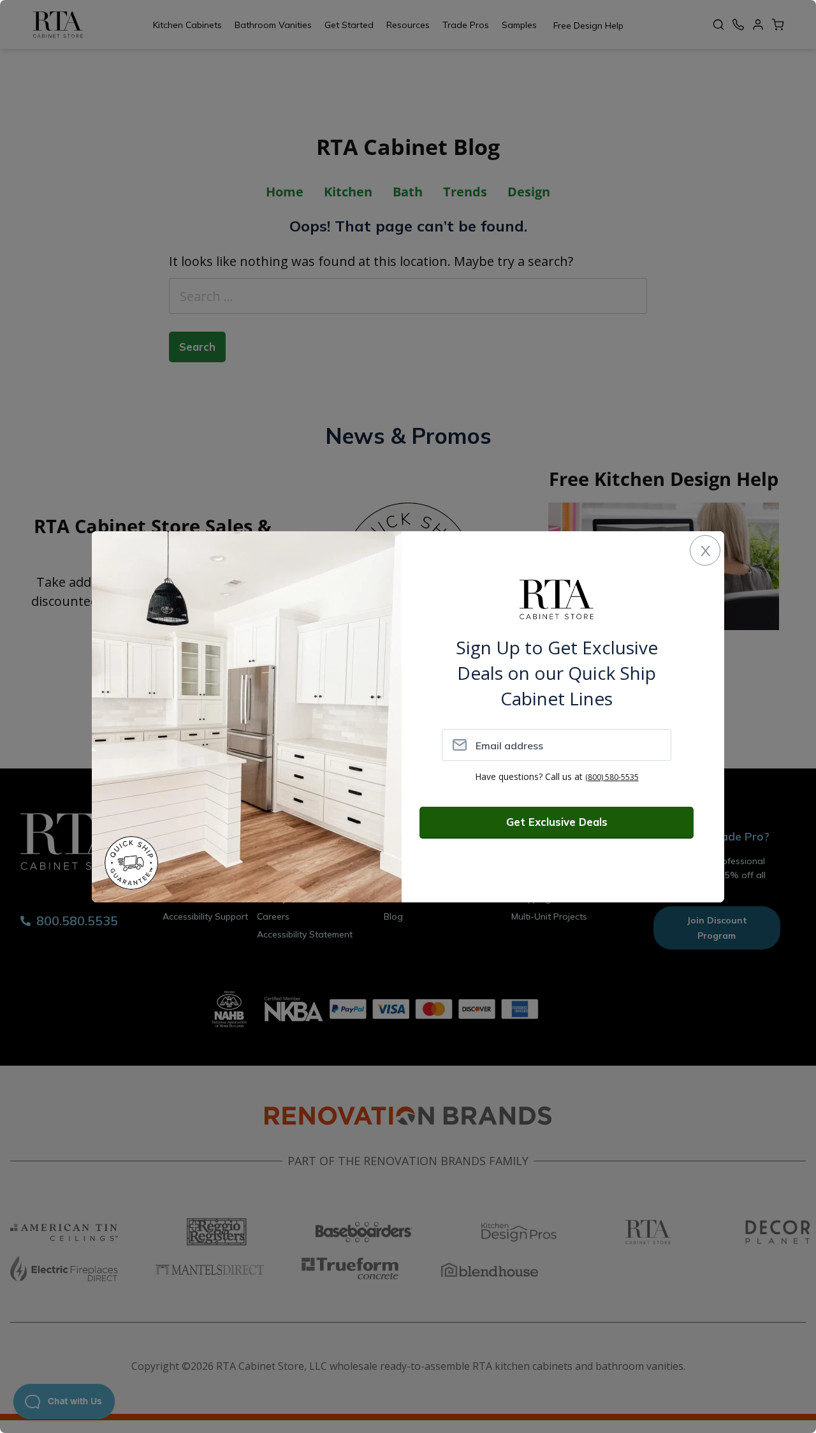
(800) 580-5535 (612, 777)
